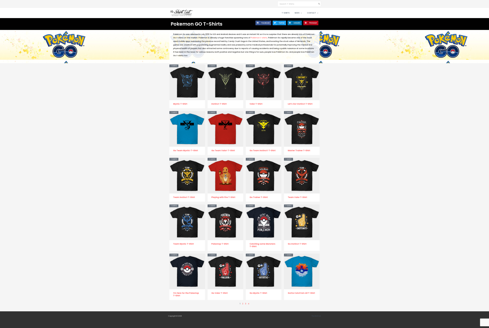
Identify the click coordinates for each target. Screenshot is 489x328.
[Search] (319, 3)
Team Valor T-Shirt (297, 197)
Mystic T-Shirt (180, 104)
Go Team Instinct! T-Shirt (263, 150)
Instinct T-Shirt (219, 104)
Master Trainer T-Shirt (299, 150)
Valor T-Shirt (256, 104)
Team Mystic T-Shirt (183, 244)
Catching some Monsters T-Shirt (262, 245)
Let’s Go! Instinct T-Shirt (300, 104)
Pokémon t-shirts (259, 37)
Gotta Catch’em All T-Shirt (301, 293)
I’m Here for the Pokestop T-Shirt (186, 294)
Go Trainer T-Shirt (259, 197)
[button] (301, 13)
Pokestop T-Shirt (220, 244)
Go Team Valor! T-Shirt (223, 150)
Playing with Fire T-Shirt (223, 197)
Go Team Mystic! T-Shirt (185, 150)
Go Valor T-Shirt (219, 293)
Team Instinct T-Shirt (184, 197)
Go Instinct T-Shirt (297, 244)
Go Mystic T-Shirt (258, 293)
